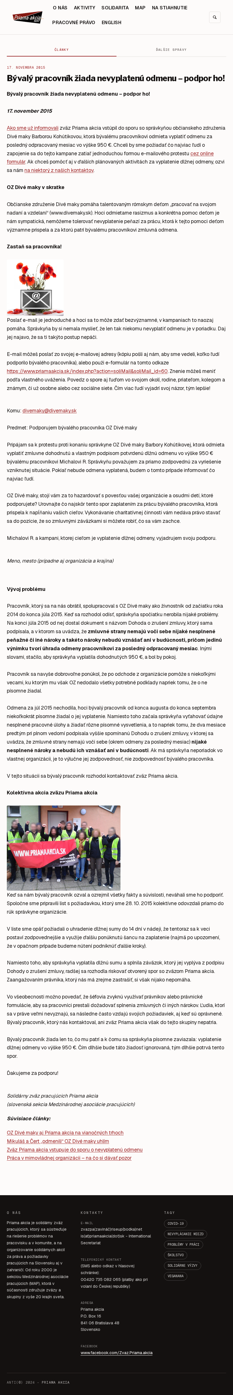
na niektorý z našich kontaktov (58, 170)
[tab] (61, 50)
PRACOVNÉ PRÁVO (73, 23)
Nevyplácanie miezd (185, 1234)
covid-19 (176, 1223)
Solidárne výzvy (182, 1265)
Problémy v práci (183, 1244)
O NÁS (60, 8)
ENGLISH (111, 23)
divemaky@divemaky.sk (49, 410)
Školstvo (176, 1255)
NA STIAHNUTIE (170, 8)
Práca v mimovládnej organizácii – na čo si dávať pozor (69, 1158)
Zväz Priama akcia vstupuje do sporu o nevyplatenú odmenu (75, 1149)
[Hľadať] (214, 17)
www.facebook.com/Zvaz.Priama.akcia (117, 1352)
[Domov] (28, 17)
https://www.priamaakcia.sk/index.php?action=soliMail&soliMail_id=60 (87, 371)
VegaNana (176, 1276)
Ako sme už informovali (33, 128)
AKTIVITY (84, 8)
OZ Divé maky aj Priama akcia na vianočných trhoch (65, 1132)
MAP (140, 8)
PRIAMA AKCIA (56, 1382)
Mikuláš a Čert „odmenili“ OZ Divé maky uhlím (58, 1141)
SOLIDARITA (115, 8)
